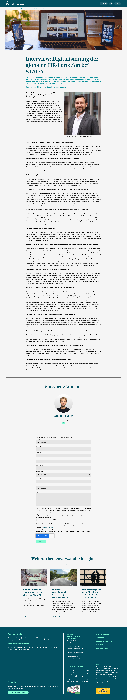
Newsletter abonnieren (18, 692)
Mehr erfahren (29, 617)
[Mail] (63, 423)
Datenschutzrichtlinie (47, 527)
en (111, 3)
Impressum (99, 644)
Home (7, 8)
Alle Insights (64, 564)
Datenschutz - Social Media (104, 641)
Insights (12, 8)
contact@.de (75, 652)
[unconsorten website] (15, 5)
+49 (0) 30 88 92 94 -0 (75, 646)
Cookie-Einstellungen (102, 634)
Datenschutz (100, 637)
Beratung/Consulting (102, 677)
